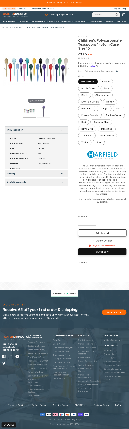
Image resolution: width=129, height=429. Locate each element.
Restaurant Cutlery (36, 350)
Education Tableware (37, 368)
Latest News (109, 358)
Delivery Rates (101, 405)
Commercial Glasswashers (84, 376)
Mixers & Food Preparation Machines (63, 373)
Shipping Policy (60, 405)
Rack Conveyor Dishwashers (85, 389)
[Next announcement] (121, 3)
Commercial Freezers (88, 347)
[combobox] (106, 14)
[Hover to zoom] (37, 69)
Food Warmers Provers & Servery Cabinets (64, 367)
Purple (106, 81)
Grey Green (88, 81)
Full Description (15, 129)
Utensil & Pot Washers (88, 385)
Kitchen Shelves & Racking (36, 390)
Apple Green (88, 88)
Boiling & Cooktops (62, 358)
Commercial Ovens (61, 351)
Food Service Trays (36, 357)
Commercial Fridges (87, 344)
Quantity (82, 216)
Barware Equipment (36, 342)
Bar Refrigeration (86, 340)
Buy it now (102, 251)
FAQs (118, 405)
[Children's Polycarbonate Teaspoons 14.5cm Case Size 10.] (29, 111)
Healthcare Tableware (37, 364)
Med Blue (86, 108)
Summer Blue (101, 122)
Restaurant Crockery (37, 346)
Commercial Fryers (61, 355)
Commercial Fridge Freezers (87, 352)
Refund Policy (39, 405)
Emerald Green (90, 101)
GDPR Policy (80, 405)
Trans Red (86, 135)
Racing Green (114, 115)
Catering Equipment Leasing (113, 377)
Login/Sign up (120, 8)
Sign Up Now (114, 312)
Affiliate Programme (113, 340)
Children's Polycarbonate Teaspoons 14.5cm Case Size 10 (38, 27)
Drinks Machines (60, 344)
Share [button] (84, 262)
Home (5, 27)
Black (84, 95)
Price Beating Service (113, 365)
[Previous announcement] (8, 3)
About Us (108, 350)
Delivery (11, 173)
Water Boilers (59, 378)
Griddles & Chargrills (62, 362)
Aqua (106, 88)
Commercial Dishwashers (89, 381)
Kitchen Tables (34, 385)
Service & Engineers (112, 369)
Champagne (102, 95)
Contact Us (109, 354)
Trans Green (107, 135)
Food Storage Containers (34, 380)
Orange (104, 108)
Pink (118, 108)
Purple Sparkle (90, 115)
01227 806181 (22, 9)
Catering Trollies (35, 372)
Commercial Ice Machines (85, 369)
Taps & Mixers (34, 395)
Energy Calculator (112, 361)
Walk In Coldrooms (86, 365)
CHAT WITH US (9, 9)
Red (83, 122)
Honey (110, 101)
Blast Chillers (84, 357)
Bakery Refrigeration (87, 361)
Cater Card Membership (114, 372)
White (84, 142)
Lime (99, 142)
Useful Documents (16, 182)
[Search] (117, 14)
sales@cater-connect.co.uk (42, 9)
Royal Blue (87, 128)
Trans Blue (106, 128)
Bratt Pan (57, 340)
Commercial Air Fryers (63, 347)
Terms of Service (16, 405)
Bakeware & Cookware (38, 376)
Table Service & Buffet (38, 361)
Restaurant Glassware (38, 353)
